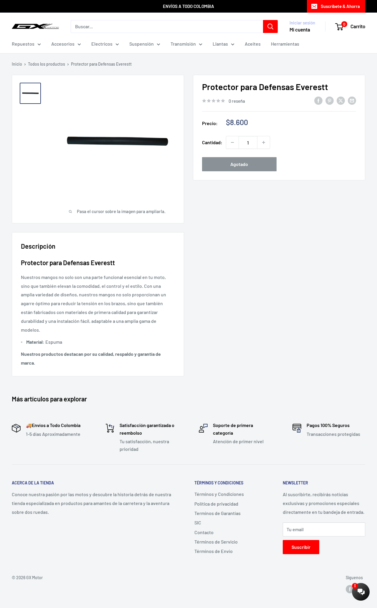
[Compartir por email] (352, 100)
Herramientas (285, 43)
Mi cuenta (300, 29)
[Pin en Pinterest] (329, 100)
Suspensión (141, 43)
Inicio (17, 64)
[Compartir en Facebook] (318, 100)
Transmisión (183, 43)
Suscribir (301, 547)
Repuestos (23, 43)
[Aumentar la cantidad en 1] (263, 142)
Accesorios (63, 43)
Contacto (204, 532)
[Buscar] (270, 26)
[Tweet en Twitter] (341, 100)
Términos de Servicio (216, 541)
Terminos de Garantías (217, 513)
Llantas (220, 43)
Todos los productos (46, 64)
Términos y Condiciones (219, 494)
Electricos (102, 43)
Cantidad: (212, 142)
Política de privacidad (216, 503)
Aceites (253, 43)
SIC (197, 522)
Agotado (239, 164)
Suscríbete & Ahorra (340, 6)
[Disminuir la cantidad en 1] (232, 142)
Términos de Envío (213, 551)
